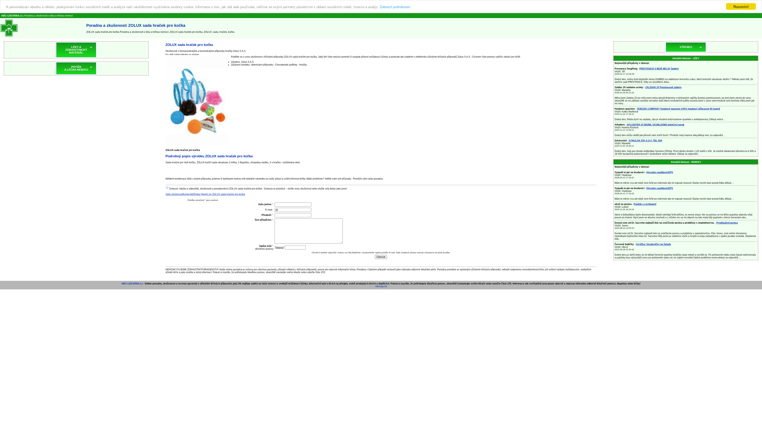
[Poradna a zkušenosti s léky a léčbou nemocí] (9, 37)
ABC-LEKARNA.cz (132, 283)
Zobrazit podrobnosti (395, 6)
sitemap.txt (381, 286)
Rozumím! (741, 6)
